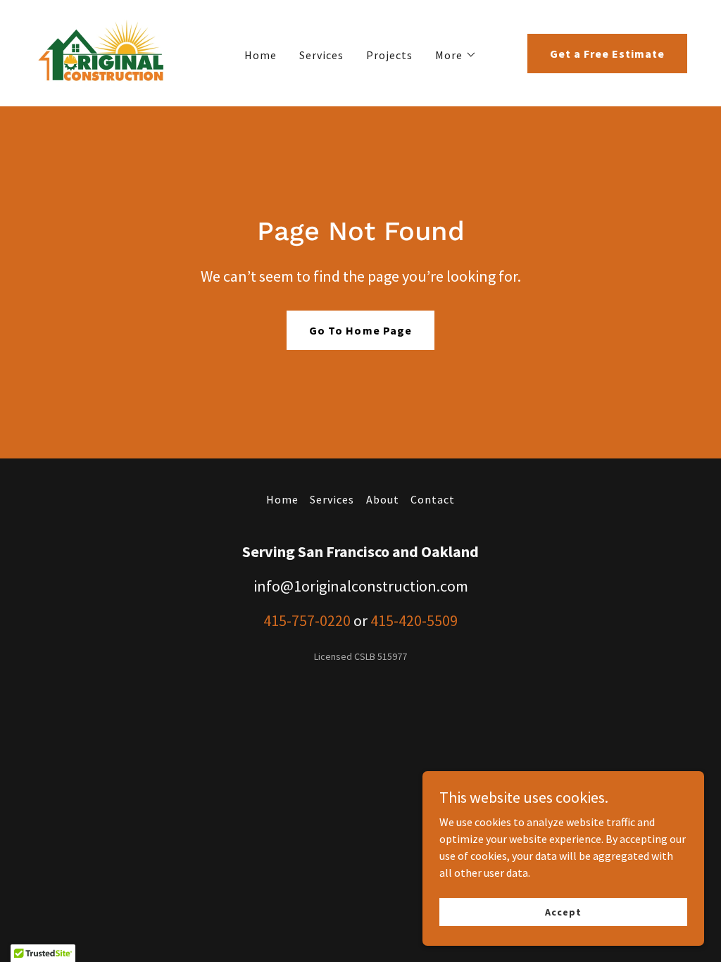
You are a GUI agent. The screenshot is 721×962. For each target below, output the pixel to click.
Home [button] (282, 499)
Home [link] (260, 55)
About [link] (382, 499)
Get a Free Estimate (607, 53)
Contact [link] (432, 499)
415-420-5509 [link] (414, 620)
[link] (102, 51)
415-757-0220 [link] (307, 620)
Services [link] (321, 55)
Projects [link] (389, 55)
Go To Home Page (360, 330)
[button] (456, 54)
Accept (563, 911)
